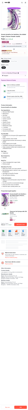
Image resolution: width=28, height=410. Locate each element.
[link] (7, 2)
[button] (14, 46)
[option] (5, 61)
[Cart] (25, 2)
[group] (14, 18)
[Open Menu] (2, 2)
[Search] (21, 2)
